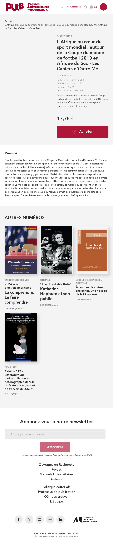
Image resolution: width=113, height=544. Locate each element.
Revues (56, 469)
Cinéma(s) (45, 280)
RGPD (76, 533)
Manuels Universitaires (56, 474)
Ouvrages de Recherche (56, 464)
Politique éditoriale (56, 487)
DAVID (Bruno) (84, 299)
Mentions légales (56, 533)
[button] (103, 7)
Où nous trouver (56, 496)
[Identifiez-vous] (85, 7)
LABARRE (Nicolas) (14, 308)
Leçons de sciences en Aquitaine (89, 281)
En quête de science (17, 280)
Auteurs (56, 479)
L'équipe (56, 501)
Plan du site (40, 533)
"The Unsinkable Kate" (55, 284)
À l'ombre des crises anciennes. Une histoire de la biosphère (91, 291)
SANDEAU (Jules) (49, 305)
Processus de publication (56, 492)
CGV (69, 533)
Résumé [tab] (11, 153)
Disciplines (64, 36)
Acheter (86, 132)
